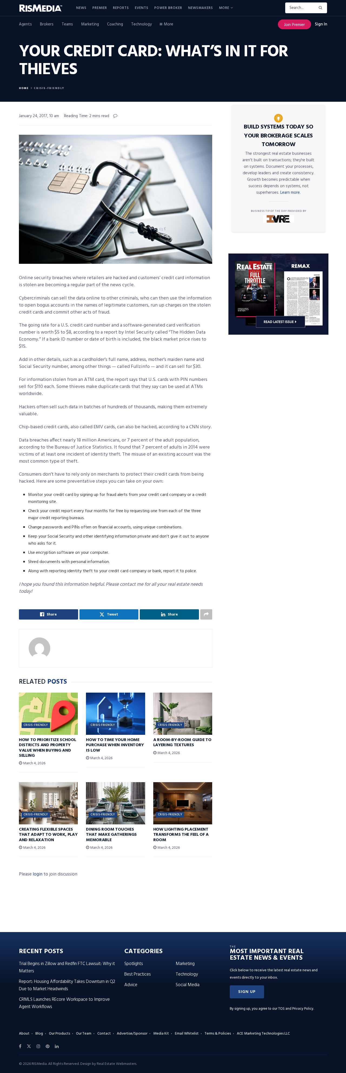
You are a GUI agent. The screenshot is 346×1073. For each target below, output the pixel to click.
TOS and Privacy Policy (295, 1009)
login (37, 874)
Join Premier (294, 25)
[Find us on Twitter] (29, 1046)
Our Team (83, 1034)
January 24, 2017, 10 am (39, 116)
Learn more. (290, 192)
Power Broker (168, 8)
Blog (39, 1034)
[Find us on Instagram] (38, 1046)
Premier (99, 8)
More (224, 8)
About (24, 1034)
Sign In (321, 24)
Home (24, 88)
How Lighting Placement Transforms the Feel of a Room (181, 834)
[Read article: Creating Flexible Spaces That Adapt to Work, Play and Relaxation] (48, 803)
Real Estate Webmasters (116, 1064)
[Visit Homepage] (44, 8)
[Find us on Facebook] (20, 1046)
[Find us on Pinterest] (47, 1046)
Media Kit (161, 1034)
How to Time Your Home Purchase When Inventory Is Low (115, 745)
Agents (25, 24)
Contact (104, 1034)
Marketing (90, 24)
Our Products (59, 1034)
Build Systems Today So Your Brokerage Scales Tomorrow (278, 135)
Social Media (187, 985)
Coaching (115, 24)
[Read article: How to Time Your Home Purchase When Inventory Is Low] (115, 714)
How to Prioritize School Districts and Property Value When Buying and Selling (47, 747)
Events (141, 8)
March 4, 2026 (33, 763)
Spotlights (133, 963)
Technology (141, 24)
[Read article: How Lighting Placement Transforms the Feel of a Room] (182, 803)
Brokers (47, 24)
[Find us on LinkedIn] (57, 1046)
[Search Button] (321, 7)
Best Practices (137, 974)
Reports (121, 8)
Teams (67, 24)
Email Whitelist (187, 1034)
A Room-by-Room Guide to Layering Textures (182, 742)
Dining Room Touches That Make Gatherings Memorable (111, 834)
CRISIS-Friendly (49, 88)
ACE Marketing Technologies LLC (263, 1034)
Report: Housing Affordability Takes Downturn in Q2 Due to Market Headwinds (67, 985)
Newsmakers (200, 8)
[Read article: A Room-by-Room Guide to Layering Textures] (182, 714)
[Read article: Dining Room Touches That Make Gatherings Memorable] (115, 803)
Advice (130, 985)
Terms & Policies (218, 1034)
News (81, 8)
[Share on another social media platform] (206, 614)
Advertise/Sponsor (132, 1034)
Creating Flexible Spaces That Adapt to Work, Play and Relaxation (48, 834)
